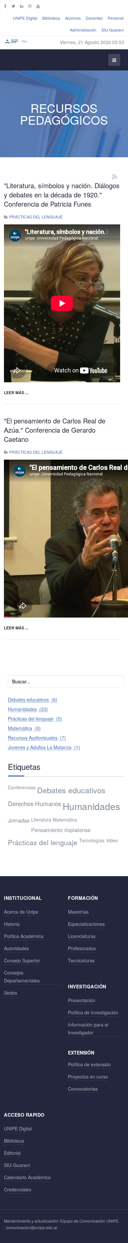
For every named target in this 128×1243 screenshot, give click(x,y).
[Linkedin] (21, 6)
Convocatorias (83, 1088)
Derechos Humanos (34, 803)
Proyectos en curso (88, 1076)
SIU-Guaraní (112, 30)
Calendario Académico (27, 1177)
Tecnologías (91, 840)
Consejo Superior (22, 960)
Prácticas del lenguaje (36, 216)
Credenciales (17, 1189)
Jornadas (19, 820)
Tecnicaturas (81, 960)
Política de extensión (89, 1064)
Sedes (10, 992)
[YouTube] (38, 6)
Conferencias (21, 787)
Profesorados (82, 948)
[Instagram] (30, 6)
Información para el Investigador (88, 1028)
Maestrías (78, 911)
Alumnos (73, 18)
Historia (12, 924)
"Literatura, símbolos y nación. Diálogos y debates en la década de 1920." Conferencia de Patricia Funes (61, 195)
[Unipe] (16, 41)
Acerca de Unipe (21, 911)
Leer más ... (16, 392)
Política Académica (23, 936)
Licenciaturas (82, 936)
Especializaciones (86, 924)
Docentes (94, 18)
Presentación (81, 1000)
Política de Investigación (93, 1012)
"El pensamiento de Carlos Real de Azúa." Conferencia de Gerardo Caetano (54, 430)
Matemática (65, 819)
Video (112, 840)
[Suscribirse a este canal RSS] (114, 177)
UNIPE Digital (25, 18)
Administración (83, 30)
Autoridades (16, 948)
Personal (116, 18)
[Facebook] (5, 6)
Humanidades (91, 806)
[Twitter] (13, 6)
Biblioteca (51, 18)
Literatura (41, 819)
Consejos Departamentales (22, 976)
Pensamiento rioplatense (61, 830)
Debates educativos (71, 790)
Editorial (12, 1153)
